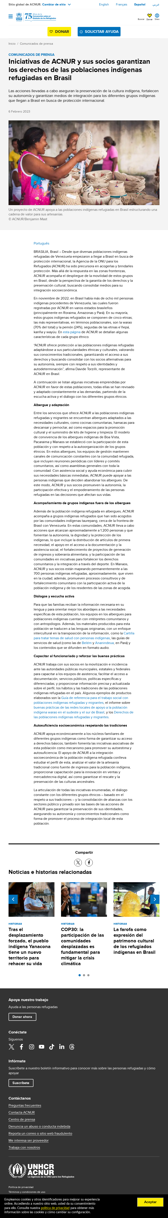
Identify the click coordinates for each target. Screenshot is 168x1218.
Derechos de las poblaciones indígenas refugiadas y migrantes (83, 715)
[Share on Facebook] (89, 862)
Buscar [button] (141, 19)
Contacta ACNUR (22, 1112)
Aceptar (150, 1202)
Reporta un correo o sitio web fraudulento (40, 1133)
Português (41, 243)
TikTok (51, 1047)
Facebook (21, 1047)
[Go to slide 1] (81, 976)
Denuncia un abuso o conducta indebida (39, 1126)
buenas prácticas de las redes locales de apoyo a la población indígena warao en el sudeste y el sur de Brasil (80, 710)
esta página (71, 331)
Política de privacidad (21, 1187)
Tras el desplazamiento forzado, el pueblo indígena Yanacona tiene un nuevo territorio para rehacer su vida (30, 946)
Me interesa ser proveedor (29, 1140)
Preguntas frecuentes (25, 1105)
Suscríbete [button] (20, 1082)
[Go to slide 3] (89, 976)
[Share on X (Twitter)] (78, 862)
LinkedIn (62, 1047)
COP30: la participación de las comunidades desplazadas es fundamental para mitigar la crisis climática (82, 946)
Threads (72, 1047)
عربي (155, 4)
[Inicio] (31, 17)
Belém (87, 642)
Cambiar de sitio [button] (54, 4)
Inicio (12, 43)
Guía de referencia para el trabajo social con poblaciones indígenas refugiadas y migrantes (81, 700)
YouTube (41, 1047)
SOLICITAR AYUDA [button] (102, 31)
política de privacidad (55, 1208)
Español (139, 4)
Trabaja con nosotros (24, 1147)
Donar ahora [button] (22, 1016)
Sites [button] (157, 19)
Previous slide (13, 899)
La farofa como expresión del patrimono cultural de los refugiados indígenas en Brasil (135, 941)
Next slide (154, 899)
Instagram (31, 1047)
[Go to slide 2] (85, 976)
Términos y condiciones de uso (27, 1192)
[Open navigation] (11, 16)
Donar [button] (149, 19)
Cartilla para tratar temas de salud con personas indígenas (84, 636)
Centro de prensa (22, 1119)
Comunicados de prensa (36, 43)
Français (121, 4)
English (104, 4)
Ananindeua (104, 642)
